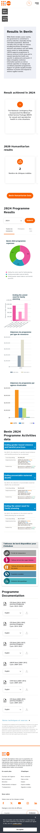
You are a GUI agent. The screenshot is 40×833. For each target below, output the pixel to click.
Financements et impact (9, 784)
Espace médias (25, 784)
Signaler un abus (26, 787)
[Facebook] (3, 803)
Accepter (20, 829)
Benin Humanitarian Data (20, 195)
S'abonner (32, 813)
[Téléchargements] (27, 612)
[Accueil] (6, 3)
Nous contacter (25, 776)
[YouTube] (19, 803)
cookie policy (17, 823)
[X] (11, 803)
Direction (4, 782)
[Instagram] (28, 803)
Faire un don (24, 779)
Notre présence (6, 779)
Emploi (23, 782)
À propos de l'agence (8, 776)
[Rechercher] (29, 3)
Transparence (6, 787)
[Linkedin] (36, 803)
